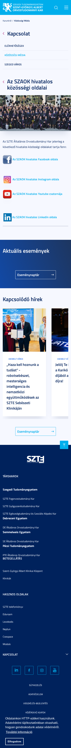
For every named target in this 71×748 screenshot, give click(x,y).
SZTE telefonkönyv (13, 606)
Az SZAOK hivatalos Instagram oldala (36, 179)
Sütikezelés (35, 685)
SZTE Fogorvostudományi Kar (18, 498)
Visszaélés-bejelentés (35, 703)
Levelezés (8, 621)
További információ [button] (19, 732)
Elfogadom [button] (14, 741)
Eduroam (7, 614)
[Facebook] (29, 670)
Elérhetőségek (14, 45)
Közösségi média (22, 20)
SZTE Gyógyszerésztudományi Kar (21, 506)
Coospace (8, 636)
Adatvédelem (35, 694)
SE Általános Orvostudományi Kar (21, 541)
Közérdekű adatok (35, 712)
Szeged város (13, 64)
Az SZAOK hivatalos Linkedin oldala (34, 217)
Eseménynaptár (28, 274)
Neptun (7, 629)
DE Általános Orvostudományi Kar (21, 527)
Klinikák (7, 578)
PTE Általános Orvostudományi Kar (21, 555)
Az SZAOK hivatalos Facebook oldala (35, 159)
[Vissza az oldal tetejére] (64, 445)
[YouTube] (54, 670)
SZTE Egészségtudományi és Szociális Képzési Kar (29, 513)
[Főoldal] (30, 7)
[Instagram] (42, 670)
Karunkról (7, 20)
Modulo (7, 644)
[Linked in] (16, 670)
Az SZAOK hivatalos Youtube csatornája (37, 194)
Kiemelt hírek (16, 358)
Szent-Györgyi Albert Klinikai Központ (23, 571)
